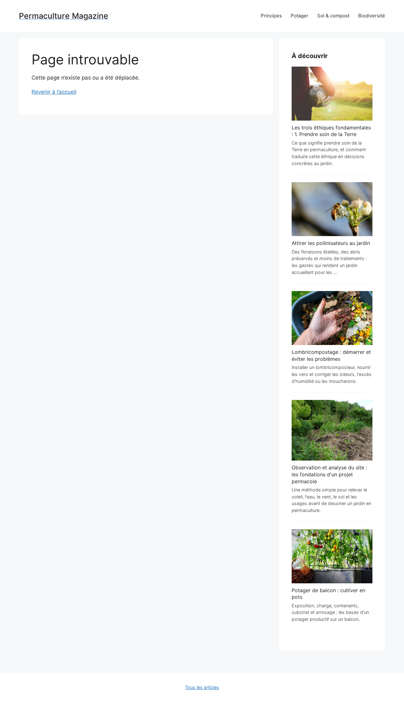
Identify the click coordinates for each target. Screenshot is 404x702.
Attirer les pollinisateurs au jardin (331, 243)
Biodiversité (371, 16)
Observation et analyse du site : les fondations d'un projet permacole (329, 474)
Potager (299, 16)
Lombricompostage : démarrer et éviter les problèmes (331, 355)
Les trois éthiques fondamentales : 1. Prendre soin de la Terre (331, 131)
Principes (271, 16)
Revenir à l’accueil (54, 92)
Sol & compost (333, 16)
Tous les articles (202, 687)
